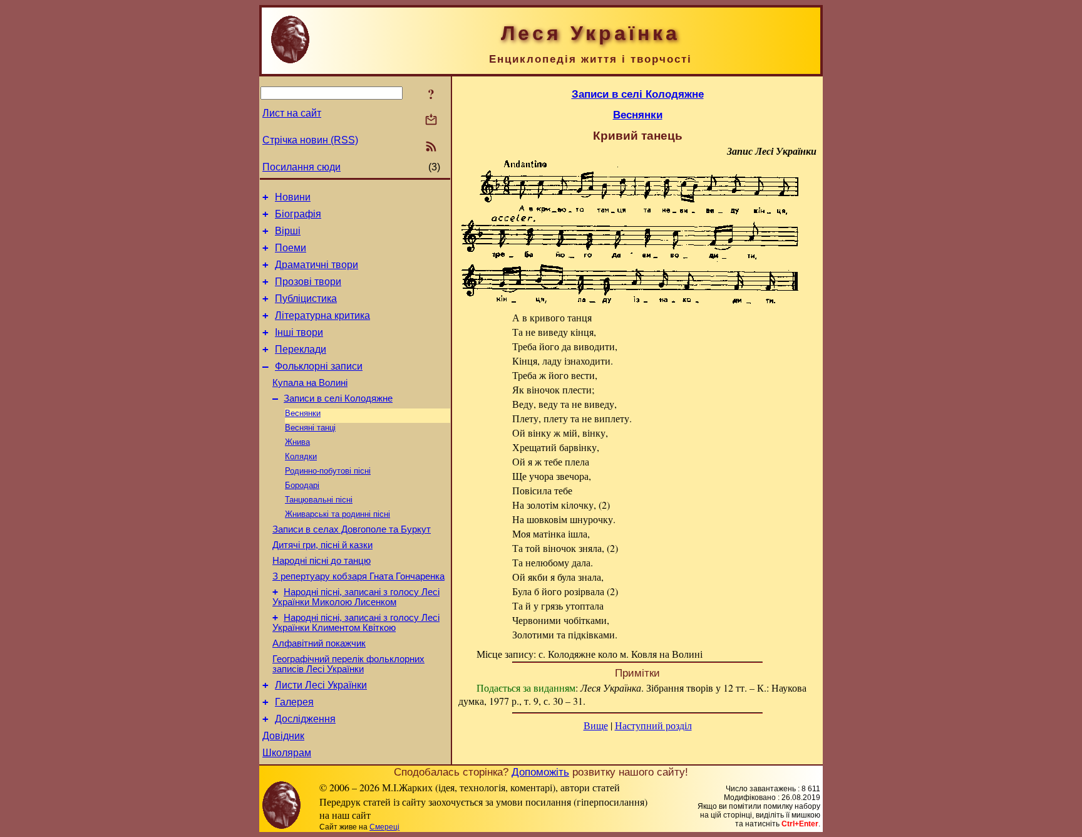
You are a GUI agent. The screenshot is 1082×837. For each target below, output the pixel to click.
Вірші (288, 231)
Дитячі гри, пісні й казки (322, 545)
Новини (293, 197)
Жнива (297, 442)
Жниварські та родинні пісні (337, 514)
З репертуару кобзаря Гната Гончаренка (358, 576)
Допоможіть (540, 772)
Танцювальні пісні (319, 499)
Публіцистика (306, 298)
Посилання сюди (301, 167)
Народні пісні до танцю (321, 561)
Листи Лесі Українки (321, 685)
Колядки (301, 456)
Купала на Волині (310, 383)
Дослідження (305, 719)
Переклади (300, 349)
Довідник (283, 735)
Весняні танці (310, 427)
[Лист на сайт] (431, 120)
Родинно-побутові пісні (328, 471)
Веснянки (303, 413)
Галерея (294, 702)
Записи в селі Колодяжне (338, 398)
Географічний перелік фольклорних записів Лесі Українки (348, 664)
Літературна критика (322, 315)
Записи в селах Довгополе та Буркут (351, 529)
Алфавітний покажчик (319, 643)
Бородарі (302, 485)
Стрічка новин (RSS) (310, 140)
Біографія (298, 214)
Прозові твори (308, 281)
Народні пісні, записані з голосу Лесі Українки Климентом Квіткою (356, 623)
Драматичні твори (316, 264)
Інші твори (299, 332)
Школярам (286, 752)
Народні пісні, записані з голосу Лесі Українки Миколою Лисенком (356, 597)
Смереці (384, 827)
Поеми (290, 247)
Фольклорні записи (319, 366)
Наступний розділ (653, 725)
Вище (596, 725)
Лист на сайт (291, 113)
